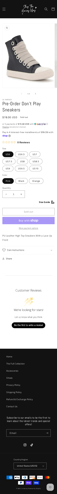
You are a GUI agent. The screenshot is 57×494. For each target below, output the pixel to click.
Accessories (12, 370)
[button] (3, 9)
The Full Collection (15, 363)
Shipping (5, 127)
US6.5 (21, 154)
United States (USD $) (27, 465)
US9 (8, 168)
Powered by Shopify (34, 488)
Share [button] (9, 258)
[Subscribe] (47, 433)
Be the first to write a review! (28, 325)
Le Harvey (24, 488)
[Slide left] (21, 93)
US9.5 (21, 168)
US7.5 (9, 161)
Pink (8, 181)
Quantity (6, 187)
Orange (36, 181)
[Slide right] (35, 93)
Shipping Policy (14, 392)
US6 (8, 154)
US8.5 (36, 161)
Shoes (9, 377)
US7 (35, 154)
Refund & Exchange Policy (19, 399)
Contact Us (12, 406)
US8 (22, 161)
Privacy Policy (13, 385)
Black (21, 181)
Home (9, 356)
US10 (35, 168)
